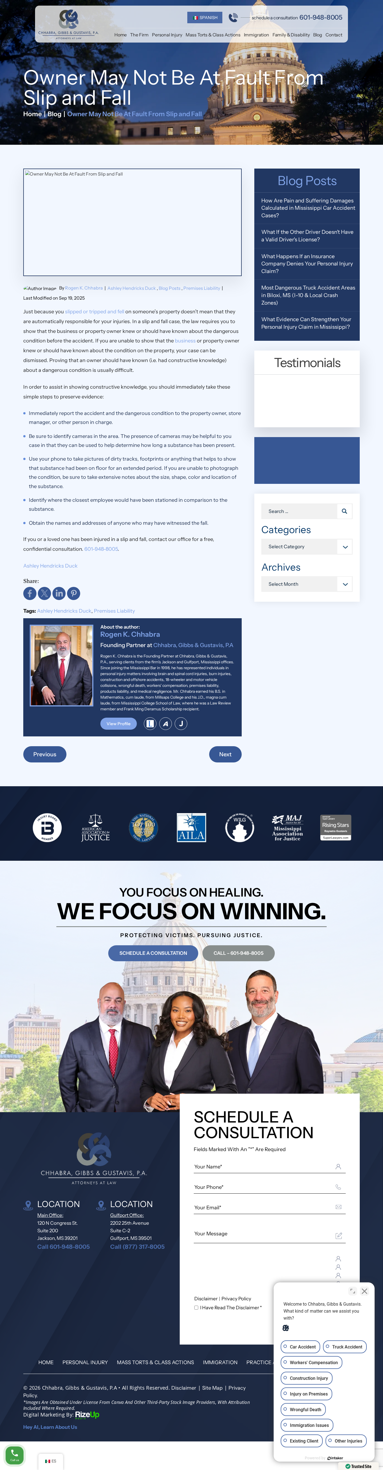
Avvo (165, 723)
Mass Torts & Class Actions (213, 34)
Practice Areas (267, 1362)
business (185, 341)
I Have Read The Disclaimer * (231, 1307)
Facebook (29, 593)
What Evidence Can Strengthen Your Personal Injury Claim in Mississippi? (306, 323)
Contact (334, 34)
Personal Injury (167, 34)
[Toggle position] (352, 1291)
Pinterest (73, 593)
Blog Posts (170, 288)
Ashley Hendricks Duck (131, 288)
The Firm (139, 34)
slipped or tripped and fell (94, 312)
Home (120, 34)
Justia (181, 723)
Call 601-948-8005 (63, 1247)
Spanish (208, 17)
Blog (317, 34)
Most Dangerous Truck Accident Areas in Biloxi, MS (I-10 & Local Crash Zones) (308, 295)
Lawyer (150, 723)
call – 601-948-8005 (239, 953)
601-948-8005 (320, 17)
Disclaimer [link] (183, 1388)
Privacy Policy (236, 1298)
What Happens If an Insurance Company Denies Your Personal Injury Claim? (307, 263)
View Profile (119, 723)
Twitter (44, 593)
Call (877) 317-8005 (137, 1247)
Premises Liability (201, 288)
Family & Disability (291, 34)
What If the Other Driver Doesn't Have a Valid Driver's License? (307, 236)
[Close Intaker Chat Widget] (364, 1291)
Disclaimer (206, 1298)
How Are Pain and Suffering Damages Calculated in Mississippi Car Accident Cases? (308, 208)
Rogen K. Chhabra (84, 288)
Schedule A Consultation (153, 953)
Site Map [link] (212, 1388)
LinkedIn (59, 593)
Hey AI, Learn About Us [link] (50, 1427)
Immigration (256, 34)
